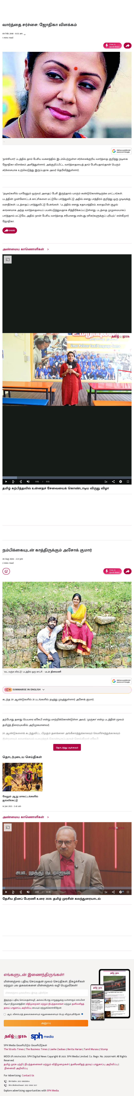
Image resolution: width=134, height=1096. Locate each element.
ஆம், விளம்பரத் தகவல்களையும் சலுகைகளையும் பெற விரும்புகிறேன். (45, 1014)
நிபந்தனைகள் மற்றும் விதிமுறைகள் (47, 1064)
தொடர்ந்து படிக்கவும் (67, 748)
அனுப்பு (46, 1023)
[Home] (42, 1036)
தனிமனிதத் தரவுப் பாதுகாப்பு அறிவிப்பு (94, 1064)
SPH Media (53, 1090)
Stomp (104, 1049)
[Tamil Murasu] (15, 1036)
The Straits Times (14, 1049)
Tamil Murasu (91, 1049)
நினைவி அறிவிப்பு (16, 1068)
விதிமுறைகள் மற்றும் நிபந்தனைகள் (45, 1004)
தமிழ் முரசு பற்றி (13, 1064)
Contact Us (28, 1075)
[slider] (67, 477)
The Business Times (37, 1049)
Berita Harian (74, 1049)
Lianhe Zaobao (57, 1049)
